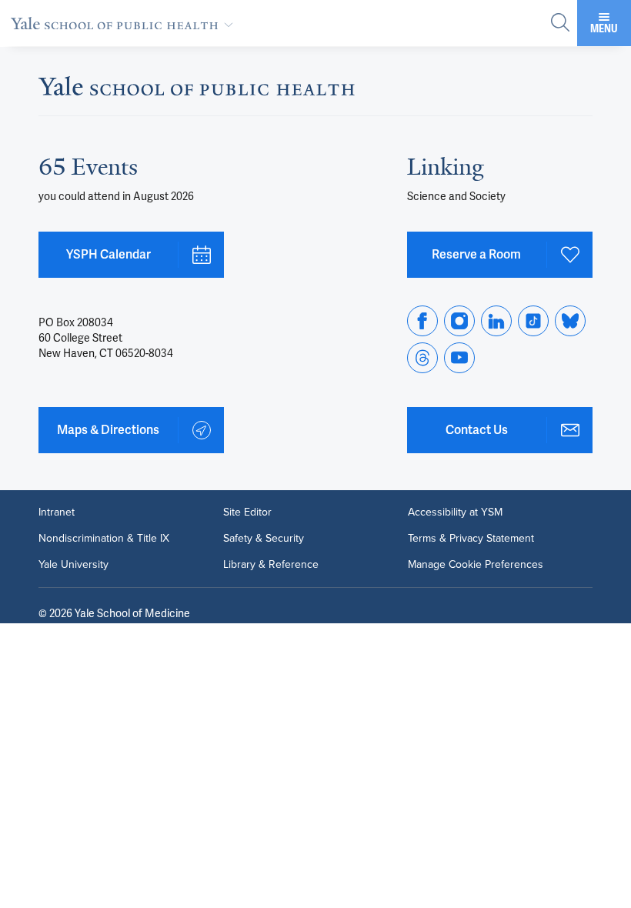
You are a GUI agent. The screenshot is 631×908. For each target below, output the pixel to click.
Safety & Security (263, 539)
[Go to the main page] (125, 23)
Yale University (73, 565)
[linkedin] (496, 320)
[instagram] (459, 320)
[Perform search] (560, 23)
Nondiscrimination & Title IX (103, 539)
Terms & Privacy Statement (471, 539)
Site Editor (247, 512)
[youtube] (459, 357)
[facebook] (422, 320)
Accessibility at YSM (455, 512)
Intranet (56, 512)
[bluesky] (570, 320)
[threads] (422, 357)
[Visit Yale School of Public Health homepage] (196, 90)
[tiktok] (533, 320)
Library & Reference (271, 565)
